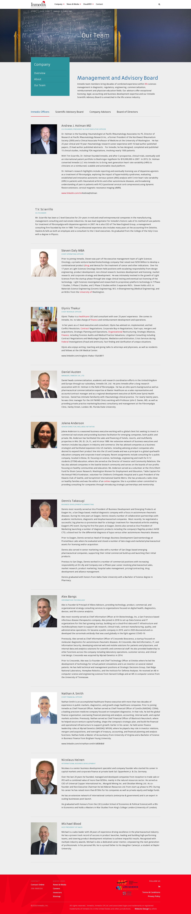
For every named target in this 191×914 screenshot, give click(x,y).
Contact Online (37, 884)
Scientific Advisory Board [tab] (69, 111)
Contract (85, 328)
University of (86, 292)
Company (58, 4)
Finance (65, 335)
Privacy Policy (154, 896)
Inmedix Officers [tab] (40, 111)
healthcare (84, 316)
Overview (39, 73)
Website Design (142, 908)
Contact (99, 4)
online (107, 481)
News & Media (73, 4)
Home (34, 11)
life (146, 84)
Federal (65, 341)
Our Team (45, 11)
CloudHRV (87, 4)
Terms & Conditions (151, 892)
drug (87, 265)
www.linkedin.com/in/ (71, 193)
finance (94, 319)
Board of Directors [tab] (127, 111)
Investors (57, 892)
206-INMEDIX (37, 888)
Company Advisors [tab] (100, 111)
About (37, 79)
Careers (56, 888)
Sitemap (56, 896)
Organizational (115, 331)
